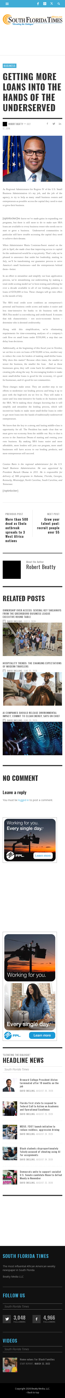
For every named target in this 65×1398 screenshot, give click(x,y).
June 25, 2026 (30, 670)
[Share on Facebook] (47, 124)
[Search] (7, 3)
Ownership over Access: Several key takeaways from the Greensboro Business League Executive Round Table (32, 613)
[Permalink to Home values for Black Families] (10, 1364)
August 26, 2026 (44, 1090)
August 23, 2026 (44, 1182)
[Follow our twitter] (7, 1319)
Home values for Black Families (37, 1359)
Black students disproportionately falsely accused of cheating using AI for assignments (40, 1151)
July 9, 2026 (30, 621)
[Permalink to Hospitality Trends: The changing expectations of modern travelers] (32, 690)
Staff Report (26, 1363)
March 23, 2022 (42, 1363)
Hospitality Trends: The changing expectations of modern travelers (32, 664)
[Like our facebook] (36, 1319)
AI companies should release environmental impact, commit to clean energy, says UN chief (31, 714)
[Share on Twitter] (53, 124)
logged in (23, 800)
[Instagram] (44, 3)
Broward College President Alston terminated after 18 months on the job (39, 1083)
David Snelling (14, 621)
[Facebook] (37, 3)
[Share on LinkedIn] (59, 124)
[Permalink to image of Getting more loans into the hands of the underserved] (32, 158)
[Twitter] (51, 3)
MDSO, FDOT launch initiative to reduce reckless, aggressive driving (40, 1127)
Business (10, 66)
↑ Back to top (32, 1392)
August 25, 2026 (44, 1114)
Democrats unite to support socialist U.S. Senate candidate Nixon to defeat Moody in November (41, 1175)
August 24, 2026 (44, 1134)
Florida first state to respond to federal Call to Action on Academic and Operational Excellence (39, 1106)
